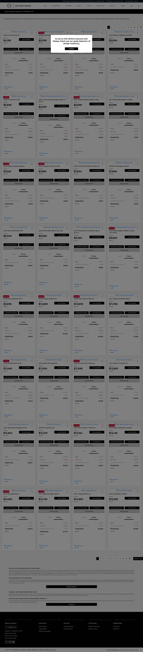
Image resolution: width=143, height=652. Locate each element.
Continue (71, 48)
